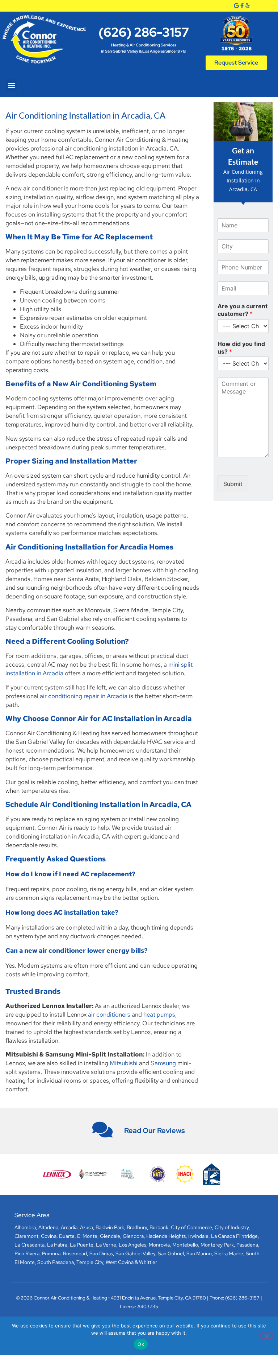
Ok (141, 1344)
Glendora (133, 1236)
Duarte (67, 1236)
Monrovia (159, 1244)
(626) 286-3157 (143, 32)
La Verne (106, 1244)
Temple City (89, 1262)
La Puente (81, 1244)
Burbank (158, 1227)
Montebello (185, 1244)
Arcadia (69, 1227)
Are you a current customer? (243, 309)
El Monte (87, 1236)
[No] (266, 1335)
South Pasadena (55, 1262)
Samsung (163, 1063)
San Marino (199, 1253)
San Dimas (101, 1253)
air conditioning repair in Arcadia (83, 696)
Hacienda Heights (166, 1236)
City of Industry (232, 1227)
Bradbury (137, 1227)
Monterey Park (217, 1244)
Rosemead (75, 1253)
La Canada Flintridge (234, 1236)
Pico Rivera (26, 1253)
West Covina (120, 1262)
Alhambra (25, 1227)
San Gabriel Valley (135, 1253)
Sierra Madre (228, 1253)
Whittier (148, 1262)
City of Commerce (191, 1227)
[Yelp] (247, 5)
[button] (11, 85)
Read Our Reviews (154, 1130)
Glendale (110, 1236)
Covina (48, 1236)
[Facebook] (242, 5)
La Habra (57, 1244)
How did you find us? (241, 347)
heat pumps (159, 1014)
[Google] (236, 5)
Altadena (48, 1227)
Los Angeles (132, 1244)
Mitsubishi (124, 1063)
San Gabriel (171, 1253)
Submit (233, 483)
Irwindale (198, 1236)
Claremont (26, 1236)
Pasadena (247, 1244)
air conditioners (109, 1014)
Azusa (86, 1227)
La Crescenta (29, 1244)
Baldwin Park (110, 1227)
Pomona (51, 1253)
